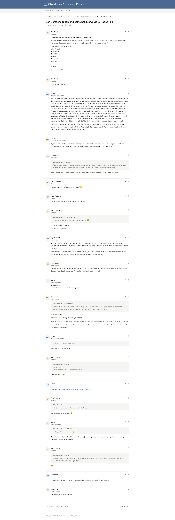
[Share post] (125, 31)
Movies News (49, 10)
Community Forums (66, 4)
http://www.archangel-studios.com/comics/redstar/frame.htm (71, 389)
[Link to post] (128, 31)
